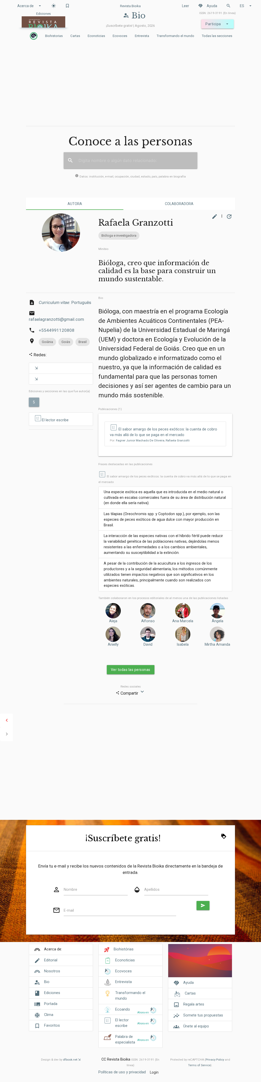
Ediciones (52, 993)
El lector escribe (55, 420)
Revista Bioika (130, 6)
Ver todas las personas (130, 670)
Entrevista (142, 36)
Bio (100, 298)
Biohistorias (54, 36)
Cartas (75, 36)
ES (246, 5)
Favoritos (52, 1025)
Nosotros (52, 971)
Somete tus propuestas (203, 1015)
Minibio (103, 249)
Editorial (50, 960)
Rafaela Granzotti (178, 440)
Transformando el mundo (175, 36)
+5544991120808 (56, 330)
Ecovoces (120, 36)
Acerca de (29, 5)
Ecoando (122, 1009)
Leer (185, 6)
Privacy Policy (215, 1059)
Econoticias (96, 36)
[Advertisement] (130, 84)
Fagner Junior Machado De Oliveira (140, 440)
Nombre (70, 889)
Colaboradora (179, 204)
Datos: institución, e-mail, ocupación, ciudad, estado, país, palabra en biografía (130, 176)
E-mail (69, 910)
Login (154, 1072)
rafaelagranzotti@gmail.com (56, 319)
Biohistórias (124, 949)
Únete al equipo (196, 1026)
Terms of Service (199, 1065)
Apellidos (152, 889)
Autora (75, 204)
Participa (217, 23)
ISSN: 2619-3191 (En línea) (217, 13)
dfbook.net (70, 1059)
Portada (50, 1004)
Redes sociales (131, 686)
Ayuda (207, 5)
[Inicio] (33, 36)
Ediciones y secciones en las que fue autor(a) (59, 391)
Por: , (150, 440)
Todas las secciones (217, 36)
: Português (65, 302)
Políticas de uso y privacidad (122, 1072)
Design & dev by (59, 1059)
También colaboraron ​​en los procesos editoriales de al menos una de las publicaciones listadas (163, 598)
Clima (48, 1015)
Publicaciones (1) (110, 409)
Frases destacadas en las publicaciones (125, 464)
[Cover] (200, 963)
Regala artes (193, 1004)
